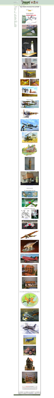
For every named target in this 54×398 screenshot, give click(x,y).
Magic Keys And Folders (16, 21)
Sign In (14, 11)
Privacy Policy (15, 25)
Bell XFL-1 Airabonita (29, 131)
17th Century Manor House (29, 383)
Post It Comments (15, 18)
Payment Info (15, 9)
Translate (17, 2)
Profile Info (15, 10)
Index (14, 22)
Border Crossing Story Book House (29, 185)
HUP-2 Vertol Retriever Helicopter (29, 344)
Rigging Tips (15, 19)
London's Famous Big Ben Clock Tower (30, 170)
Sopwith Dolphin (29, 197)
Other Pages (15, 14)
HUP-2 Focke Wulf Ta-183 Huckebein (30, 321)
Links (14, 23)
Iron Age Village (29, 355)
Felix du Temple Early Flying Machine (30, 307)
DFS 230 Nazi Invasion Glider (30, 36)
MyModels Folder (15, 8)
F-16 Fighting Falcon (30, 23)
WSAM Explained (15, 15)
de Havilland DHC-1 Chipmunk (25, 85)
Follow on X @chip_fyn (31, 393)
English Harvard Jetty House (30, 370)
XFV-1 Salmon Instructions (26, 218)
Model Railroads (15, 26)
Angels (14, 16)
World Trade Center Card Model (29, 69)
